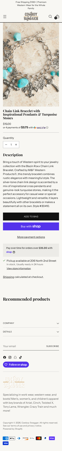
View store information (19, 268)
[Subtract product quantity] (6, 144)
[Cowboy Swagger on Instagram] (10, 358)
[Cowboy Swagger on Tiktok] (21, 358)
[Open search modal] (50, 16)
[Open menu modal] (4, 16)
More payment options (31, 237)
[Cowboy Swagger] (31, 16)
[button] (31, 127)
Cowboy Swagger (30, 422)
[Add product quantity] (16, 144)
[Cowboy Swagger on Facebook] (5, 358)
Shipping (8, 277)
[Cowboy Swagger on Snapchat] (16, 358)
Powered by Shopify (12, 429)
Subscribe (52, 346)
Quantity (8, 138)
